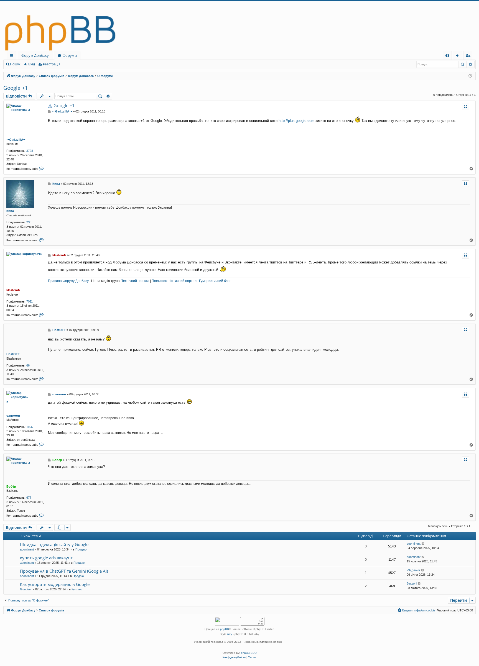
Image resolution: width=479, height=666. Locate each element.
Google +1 (15, 87)
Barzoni (412, 583)
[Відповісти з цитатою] (465, 107)
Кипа (10, 210)
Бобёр (11, 486)
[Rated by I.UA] (227, 622)
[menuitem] (447, 55)
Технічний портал (135, 281)
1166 (29, 427)
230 (28, 222)
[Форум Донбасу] (239, 26)
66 (28, 365)
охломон (13, 415)
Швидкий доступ (12, 56)
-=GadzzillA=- (16, 139)
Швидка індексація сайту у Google (54, 544)
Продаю (80, 549)
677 (28, 497)
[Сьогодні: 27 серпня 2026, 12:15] (470, 76)
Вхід (31, 64)
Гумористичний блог (215, 281)
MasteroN (13, 290)
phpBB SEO (249, 652)
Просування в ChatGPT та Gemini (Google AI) (64, 571)
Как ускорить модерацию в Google (55, 584)
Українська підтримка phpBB (263, 641)
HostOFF (13, 354)
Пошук (15, 64)
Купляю (77, 589)
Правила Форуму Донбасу (68, 281)
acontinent (27, 549)
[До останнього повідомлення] (423, 544)
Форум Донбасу (35, 55)
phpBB (224, 629)
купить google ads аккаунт (46, 557)
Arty (229, 634)
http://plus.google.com (296, 121)
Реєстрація (51, 64)
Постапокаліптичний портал (174, 281)
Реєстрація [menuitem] (469, 56)
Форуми (70, 55)
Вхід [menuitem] (459, 56)
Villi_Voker (413, 570)
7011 (29, 301)
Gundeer (26, 589)
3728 (29, 150)
